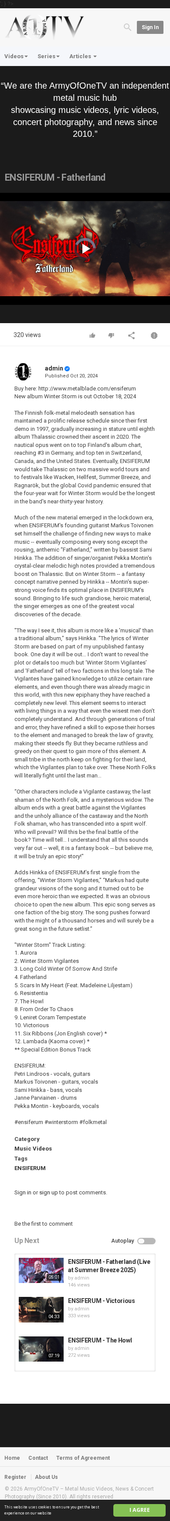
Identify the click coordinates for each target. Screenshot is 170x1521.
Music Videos (33, 1148)
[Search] (127, 26)
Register (15, 1477)
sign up (48, 1192)
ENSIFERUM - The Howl (100, 1340)
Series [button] (46, 56)
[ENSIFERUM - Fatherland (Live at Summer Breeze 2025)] (41, 1270)
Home (12, 1458)
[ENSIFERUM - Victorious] (41, 1309)
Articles (80, 56)
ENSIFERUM (30, 1168)
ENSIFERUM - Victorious (101, 1300)
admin (54, 368)
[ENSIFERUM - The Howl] (41, 1349)
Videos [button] (14, 56)
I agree (139, 1510)
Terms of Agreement (83, 1458)
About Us (46, 1477)
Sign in (150, 27)
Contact (38, 1458)
